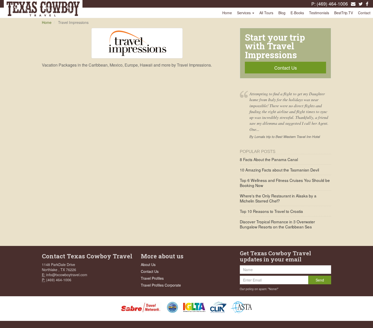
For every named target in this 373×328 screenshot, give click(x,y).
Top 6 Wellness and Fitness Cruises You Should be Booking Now (285, 182)
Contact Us (285, 67)
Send (320, 280)
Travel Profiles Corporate (161, 285)
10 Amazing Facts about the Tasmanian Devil (279, 170)
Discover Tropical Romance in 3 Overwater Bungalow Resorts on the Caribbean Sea (277, 224)
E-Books (297, 12)
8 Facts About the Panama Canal (269, 159)
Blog (281, 12)
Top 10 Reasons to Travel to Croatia (271, 211)
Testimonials (319, 12)
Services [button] (244, 12)
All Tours (266, 12)
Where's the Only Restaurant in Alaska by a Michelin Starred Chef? (278, 198)
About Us (148, 264)
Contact (364, 12)
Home (227, 12)
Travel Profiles (152, 278)
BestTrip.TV (343, 12)
